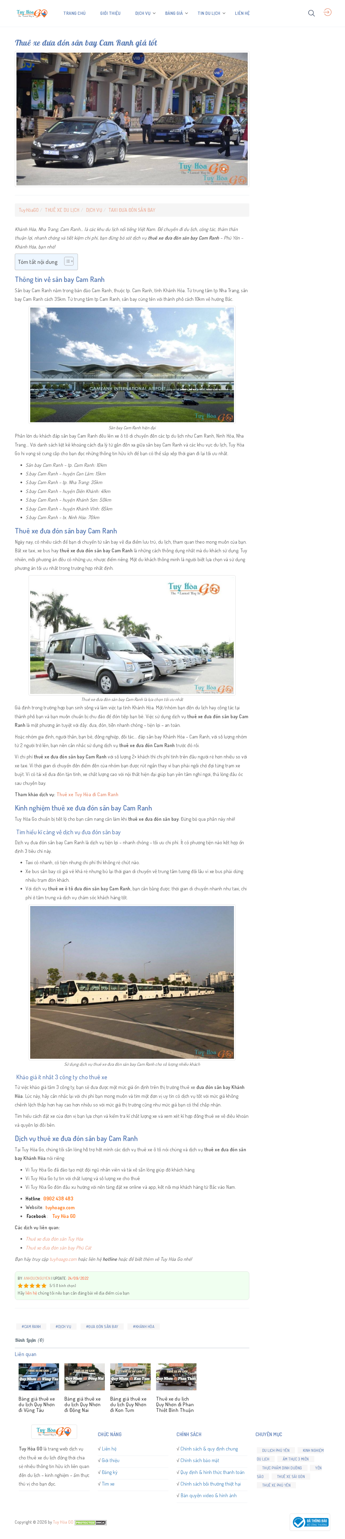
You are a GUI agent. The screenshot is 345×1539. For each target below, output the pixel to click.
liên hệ (31, 1293)
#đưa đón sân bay (102, 1326)
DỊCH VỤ (143, 13)
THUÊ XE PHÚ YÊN (276, 1485)
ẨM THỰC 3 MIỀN (296, 1459)
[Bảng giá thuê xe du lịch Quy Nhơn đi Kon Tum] (129, 1377)
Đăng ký (110, 1472)
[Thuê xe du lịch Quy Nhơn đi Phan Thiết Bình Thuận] (175, 1377)
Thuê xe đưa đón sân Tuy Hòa (54, 1239)
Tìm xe (108, 1484)
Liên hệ (109, 1449)
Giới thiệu (111, 1460)
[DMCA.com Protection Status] (90, 1522)
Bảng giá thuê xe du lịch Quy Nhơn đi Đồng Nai (82, 1404)
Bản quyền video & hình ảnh (209, 1495)
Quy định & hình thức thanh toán (213, 1472)
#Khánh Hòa (143, 1326)
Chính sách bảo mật (200, 1460)
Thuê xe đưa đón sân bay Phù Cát (58, 1248)
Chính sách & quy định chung (209, 1449)
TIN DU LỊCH (209, 13)
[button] (66, 262)
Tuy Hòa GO (63, 1522)
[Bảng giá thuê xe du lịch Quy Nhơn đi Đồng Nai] (83, 1377)
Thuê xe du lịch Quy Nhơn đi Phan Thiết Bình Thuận (175, 1404)
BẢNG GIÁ (174, 13)
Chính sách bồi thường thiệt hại (211, 1484)
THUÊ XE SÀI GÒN (291, 1476)
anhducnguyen (37, 1278)
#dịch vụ (63, 1326)
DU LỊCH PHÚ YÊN (276, 1450)
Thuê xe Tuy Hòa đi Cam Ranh (88, 794)
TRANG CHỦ (74, 13)
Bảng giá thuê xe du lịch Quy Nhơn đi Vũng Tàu (37, 1404)
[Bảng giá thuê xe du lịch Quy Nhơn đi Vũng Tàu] (38, 1377)
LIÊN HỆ (242, 13)
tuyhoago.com (63, 1259)
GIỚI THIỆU (110, 13)
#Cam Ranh (31, 1326)
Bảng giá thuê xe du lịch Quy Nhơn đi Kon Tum (128, 1404)
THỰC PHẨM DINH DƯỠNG (282, 1468)
